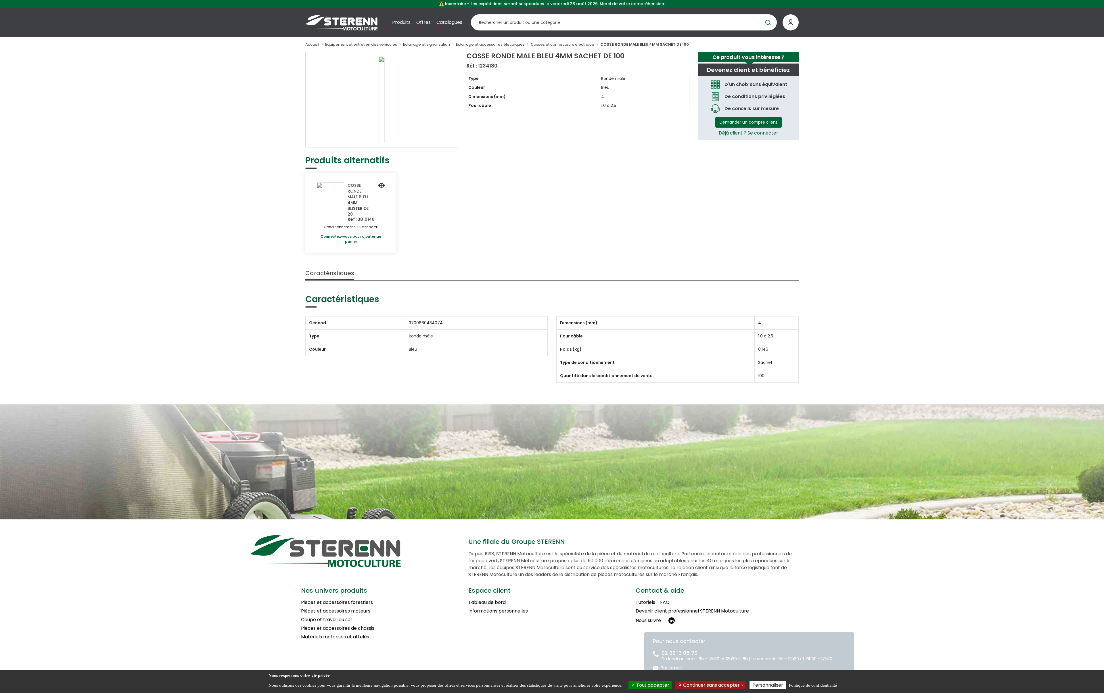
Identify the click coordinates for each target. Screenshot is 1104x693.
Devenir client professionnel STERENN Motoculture (692, 611)
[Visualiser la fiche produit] (381, 186)
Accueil (312, 44)
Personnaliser (767, 685)
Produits (401, 22)
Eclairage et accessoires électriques (490, 44)
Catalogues (449, 22)
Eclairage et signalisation (426, 44)
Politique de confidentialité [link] (813, 685)
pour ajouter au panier (351, 239)
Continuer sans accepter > (712, 685)
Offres (423, 22)
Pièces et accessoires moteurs (335, 611)
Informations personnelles (498, 611)
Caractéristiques (329, 273)
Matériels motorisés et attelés (335, 637)
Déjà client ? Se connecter (748, 133)
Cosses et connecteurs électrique (562, 44)
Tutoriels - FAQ (653, 602)
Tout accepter (652, 685)
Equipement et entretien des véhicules (361, 44)
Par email (671, 668)
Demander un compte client (748, 122)
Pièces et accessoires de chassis (337, 628)
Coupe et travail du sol (326, 619)
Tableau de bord (487, 602)
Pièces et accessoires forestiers (337, 602)
